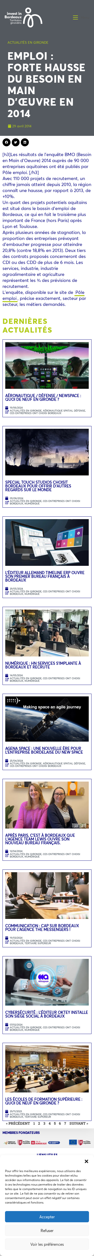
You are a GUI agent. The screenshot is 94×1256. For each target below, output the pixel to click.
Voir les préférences (47, 1244)
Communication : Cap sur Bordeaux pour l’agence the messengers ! (42, 927)
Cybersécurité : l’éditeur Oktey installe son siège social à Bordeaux (46, 1014)
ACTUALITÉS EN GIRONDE (28, 42)
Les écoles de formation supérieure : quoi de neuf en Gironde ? (43, 1101)
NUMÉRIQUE (32, 503)
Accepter (47, 1216)
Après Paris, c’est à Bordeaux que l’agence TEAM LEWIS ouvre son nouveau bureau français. (40, 839)
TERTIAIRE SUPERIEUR (38, 943)
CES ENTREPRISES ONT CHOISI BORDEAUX (35, 413)
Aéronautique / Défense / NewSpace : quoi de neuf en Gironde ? (43, 397)
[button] (86, 1161)
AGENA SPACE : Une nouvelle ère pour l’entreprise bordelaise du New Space (44, 750)
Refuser (47, 1230)
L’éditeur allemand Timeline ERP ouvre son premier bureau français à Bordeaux (44, 576)
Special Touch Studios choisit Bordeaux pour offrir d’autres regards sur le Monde (38, 486)
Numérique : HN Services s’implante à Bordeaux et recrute (43, 665)
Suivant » (78, 1123)
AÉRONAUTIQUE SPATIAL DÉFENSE (64, 410)
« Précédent (18, 1123)
